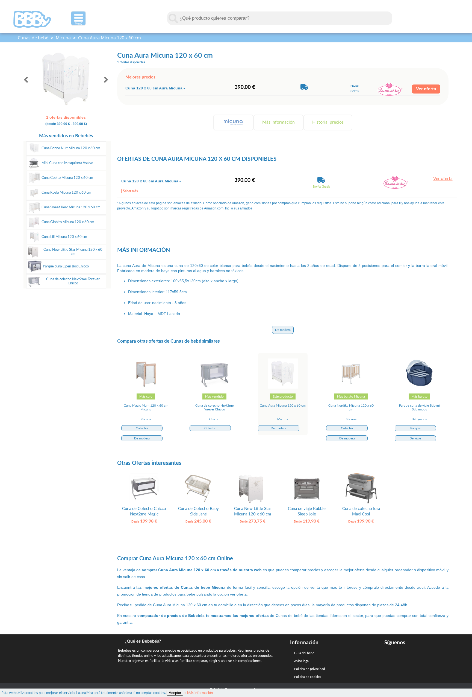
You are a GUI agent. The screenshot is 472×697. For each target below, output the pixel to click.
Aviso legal (301, 661)
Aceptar (175, 693)
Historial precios (328, 122)
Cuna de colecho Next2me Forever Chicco (73, 281)
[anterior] (25, 79)
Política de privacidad (309, 668)
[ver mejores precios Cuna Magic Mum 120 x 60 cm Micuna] (146, 387)
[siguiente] (106, 79)
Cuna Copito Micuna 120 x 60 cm (67, 177)
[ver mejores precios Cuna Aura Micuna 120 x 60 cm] (283, 387)
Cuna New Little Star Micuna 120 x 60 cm (72, 251)
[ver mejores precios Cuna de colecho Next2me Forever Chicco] (214, 387)
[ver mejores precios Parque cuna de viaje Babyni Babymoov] (419, 387)
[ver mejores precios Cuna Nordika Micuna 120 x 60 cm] (351, 387)
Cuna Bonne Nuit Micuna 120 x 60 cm (71, 148)
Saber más (130, 191)
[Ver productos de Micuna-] (233, 122)
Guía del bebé (304, 653)
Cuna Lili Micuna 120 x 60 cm (64, 236)
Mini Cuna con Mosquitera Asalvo (67, 163)
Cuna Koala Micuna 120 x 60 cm (66, 192)
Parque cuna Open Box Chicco (66, 266)
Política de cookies (307, 676)
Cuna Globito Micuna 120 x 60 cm (68, 222)
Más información (278, 122)
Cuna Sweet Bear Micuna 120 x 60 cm (71, 207)
